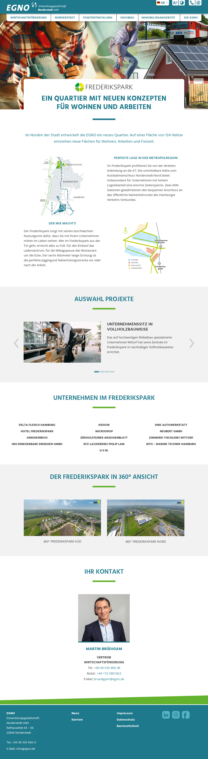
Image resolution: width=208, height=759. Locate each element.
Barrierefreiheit (128, 726)
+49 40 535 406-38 (107, 668)
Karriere (77, 719)
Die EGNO (191, 17)
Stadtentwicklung (97, 17)
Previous (19, 339)
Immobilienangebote (158, 17)
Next (188, 339)
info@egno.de (25, 749)
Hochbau (127, 17)
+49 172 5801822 (109, 673)
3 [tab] (106, 371)
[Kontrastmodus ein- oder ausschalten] (182, 2)
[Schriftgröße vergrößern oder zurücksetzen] (175, 2)
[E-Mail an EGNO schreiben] (198, 2)
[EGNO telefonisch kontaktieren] (191, 2)
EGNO (11, 713)
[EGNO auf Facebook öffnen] (186, 715)
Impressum (125, 713)
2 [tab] (101, 371)
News (75, 713)
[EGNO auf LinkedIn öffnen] (166, 715)
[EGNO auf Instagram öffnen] (176, 715)
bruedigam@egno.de (109, 679)
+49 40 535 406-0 (24, 742)
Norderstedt (65, 17)
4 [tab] (111, 371)
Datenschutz (126, 719)
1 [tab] (96, 371)
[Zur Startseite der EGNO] (36, 10)
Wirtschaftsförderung (28, 17)
